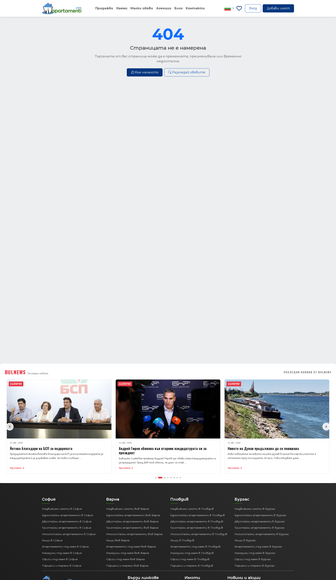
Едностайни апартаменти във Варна (133, 515)
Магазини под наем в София (62, 553)
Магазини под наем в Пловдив (192, 553)
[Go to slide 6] (174, 477)
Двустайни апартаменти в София (66, 521)
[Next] (326, 427)
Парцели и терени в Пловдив (191, 565)
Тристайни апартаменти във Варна (132, 527)
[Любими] (239, 8)
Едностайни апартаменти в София (67, 515)
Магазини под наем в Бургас (254, 553)
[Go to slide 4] (168, 477)
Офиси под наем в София (60, 559)
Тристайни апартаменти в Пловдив (196, 527)
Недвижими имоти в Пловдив (192, 508)
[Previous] (10, 427)
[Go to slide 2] (160, 477)
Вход (253, 8)
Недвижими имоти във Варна (127, 508)
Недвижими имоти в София (62, 508)
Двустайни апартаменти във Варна (132, 521)
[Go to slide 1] (156, 477)
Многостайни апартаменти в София (68, 534)
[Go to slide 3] (164, 477)
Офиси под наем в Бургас (252, 559)
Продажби (104, 8)
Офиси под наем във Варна (125, 559)
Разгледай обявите (188, 72)
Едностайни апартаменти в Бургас (260, 515)
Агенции (163, 8)
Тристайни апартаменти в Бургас (259, 527)
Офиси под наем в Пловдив (189, 559)
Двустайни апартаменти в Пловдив (196, 521)
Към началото (146, 72)
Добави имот (278, 8)
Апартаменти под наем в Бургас (258, 546)
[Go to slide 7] (177, 477)
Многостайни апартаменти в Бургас (261, 534)
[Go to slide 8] (180, 477)
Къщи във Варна (118, 540)
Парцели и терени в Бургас (254, 565)
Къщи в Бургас (245, 540)
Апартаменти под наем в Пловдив (195, 546)
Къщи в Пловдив (182, 540)
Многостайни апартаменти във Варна (134, 534)
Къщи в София (52, 540)
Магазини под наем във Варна (127, 553)
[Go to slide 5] (171, 477)
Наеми (121, 8)
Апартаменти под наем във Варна (131, 546)
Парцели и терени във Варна (127, 565)
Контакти (195, 8)
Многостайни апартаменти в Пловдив (198, 534)
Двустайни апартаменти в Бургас (259, 521)
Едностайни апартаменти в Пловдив (197, 515)
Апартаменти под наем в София (65, 546)
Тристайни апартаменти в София (66, 527)
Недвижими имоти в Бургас (254, 508)
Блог (178, 8)
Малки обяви (141, 8)
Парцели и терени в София (61, 565)
